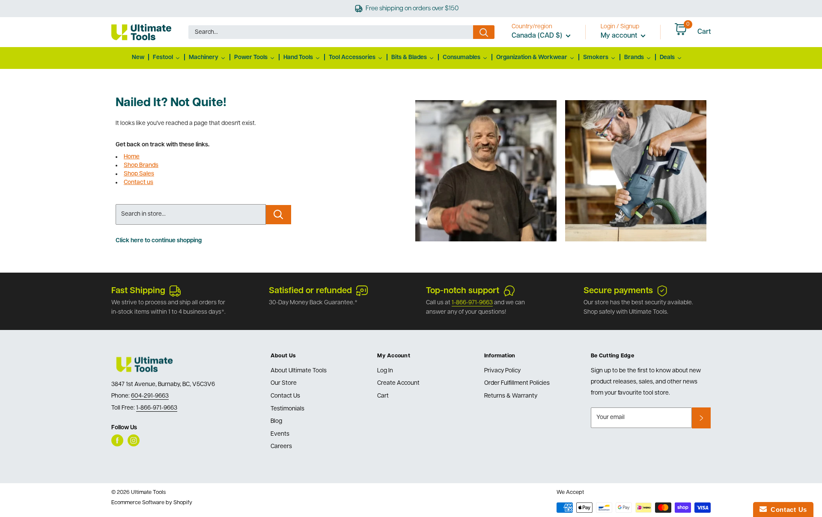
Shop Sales (139, 174)
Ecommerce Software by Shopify (151, 502)
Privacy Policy (502, 371)
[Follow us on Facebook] (117, 440)
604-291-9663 (150, 396)
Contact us (138, 182)
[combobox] (330, 32)
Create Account (398, 383)
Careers (281, 446)
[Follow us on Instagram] (134, 440)
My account (620, 36)
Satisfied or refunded (310, 291)
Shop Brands (141, 165)
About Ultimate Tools (299, 371)
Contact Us (285, 396)
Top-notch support (462, 291)
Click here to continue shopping (159, 241)
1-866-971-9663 (472, 303)
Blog (276, 421)
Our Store (284, 383)
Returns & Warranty (510, 396)
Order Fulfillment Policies (517, 383)
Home (132, 157)
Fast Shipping (138, 291)
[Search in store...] (278, 214)
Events (280, 434)
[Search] (483, 32)
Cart (383, 396)
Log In (385, 371)
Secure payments (618, 291)
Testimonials (287, 409)
